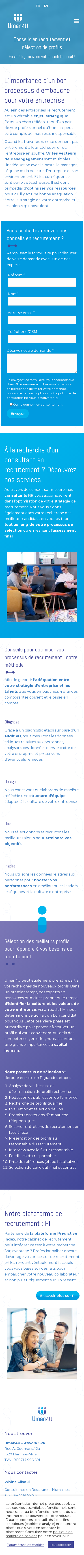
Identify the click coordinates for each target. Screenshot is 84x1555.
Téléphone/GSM (22, 332)
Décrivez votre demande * (30, 350)
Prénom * (16, 275)
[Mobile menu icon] (77, 21)
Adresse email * (21, 313)
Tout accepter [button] (60, 1544)
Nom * (13, 294)
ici (56, 398)
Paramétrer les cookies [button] (25, 1545)
